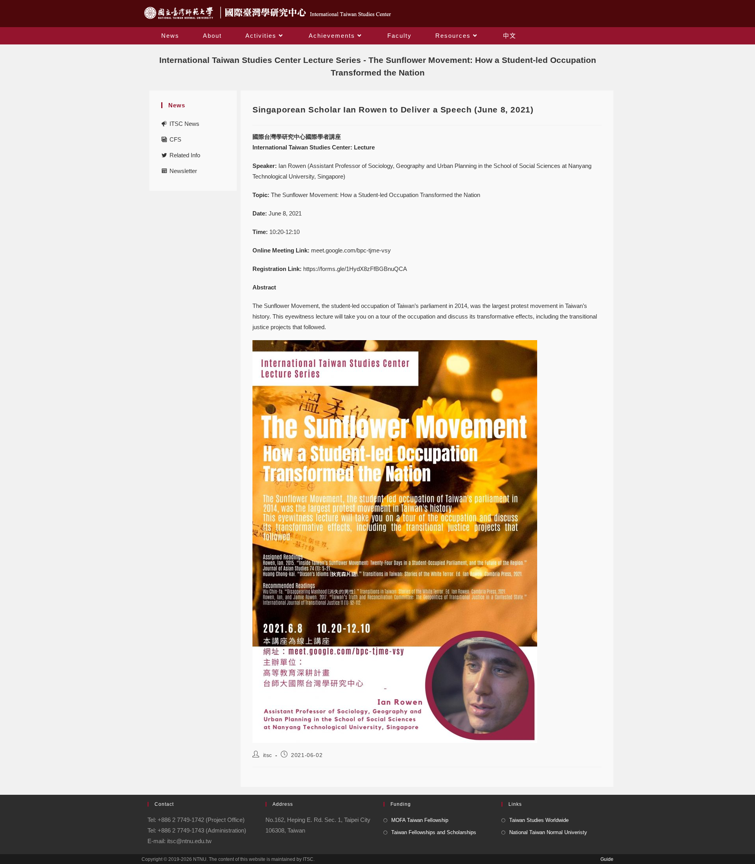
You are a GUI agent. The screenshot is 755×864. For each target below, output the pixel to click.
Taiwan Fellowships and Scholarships (433, 832)
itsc (267, 755)
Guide (606, 859)
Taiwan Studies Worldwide (539, 820)
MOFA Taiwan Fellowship (419, 820)
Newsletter (183, 171)
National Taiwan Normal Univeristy (548, 832)
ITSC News (184, 123)
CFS (175, 139)
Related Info (184, 155)
